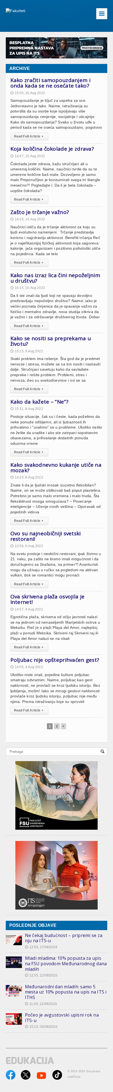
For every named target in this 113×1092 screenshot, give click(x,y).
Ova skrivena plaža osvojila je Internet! (47, 599)
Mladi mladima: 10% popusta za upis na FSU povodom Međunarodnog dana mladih (66, 963)
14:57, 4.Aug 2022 (26, 609)
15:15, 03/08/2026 (41, 1027)
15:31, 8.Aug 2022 (26, 409)
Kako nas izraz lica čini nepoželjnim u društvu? (55, 278)
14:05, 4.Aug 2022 (26, 667)
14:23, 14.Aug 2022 (27, 219)
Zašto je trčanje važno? (39, 212)
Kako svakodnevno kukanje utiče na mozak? (55, 467)
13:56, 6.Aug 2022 (26, 546)
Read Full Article (28, 136)
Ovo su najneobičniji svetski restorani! (45, 536)
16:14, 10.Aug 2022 (27, 288)
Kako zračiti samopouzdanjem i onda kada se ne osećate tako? (50, 83)
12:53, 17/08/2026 (41, 947)
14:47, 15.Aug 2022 (27, 156)
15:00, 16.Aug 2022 (27, 93)
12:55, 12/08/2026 (41, 975)
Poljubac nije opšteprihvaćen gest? (54, 659)
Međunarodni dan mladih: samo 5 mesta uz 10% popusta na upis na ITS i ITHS (66, 992)
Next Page (63, 726)
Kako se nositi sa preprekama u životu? (50, 341)
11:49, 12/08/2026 (41, 1004)
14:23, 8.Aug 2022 (26, 477)
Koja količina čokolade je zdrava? (52, 148)
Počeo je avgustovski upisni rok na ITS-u (62, 1017)
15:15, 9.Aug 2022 (26, 351)
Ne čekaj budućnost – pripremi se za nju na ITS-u (63, 938)
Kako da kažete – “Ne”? (39, 401)
